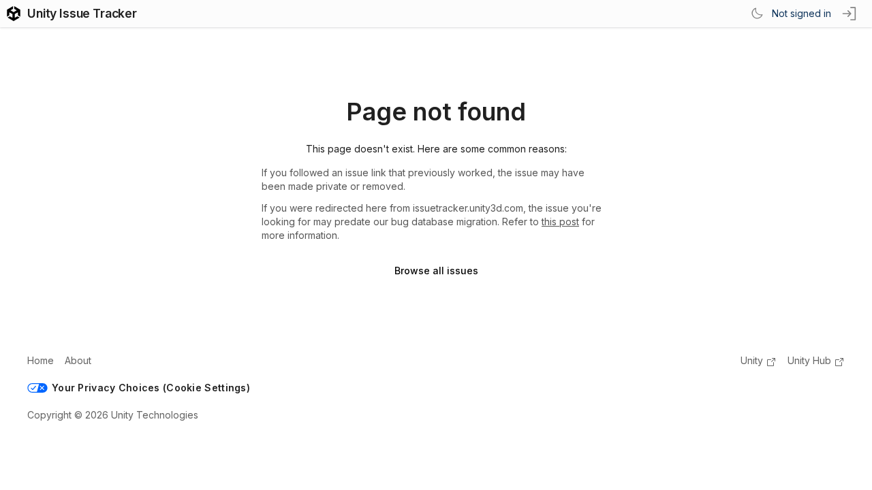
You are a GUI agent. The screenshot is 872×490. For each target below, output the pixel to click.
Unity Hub (809, 360)
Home (40, 360)
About (78, 360)
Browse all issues (436, 270)
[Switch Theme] (756, 13)
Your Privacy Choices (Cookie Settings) (151, 387)
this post (560, 221)
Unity (752, 360)
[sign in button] (850, 13)
